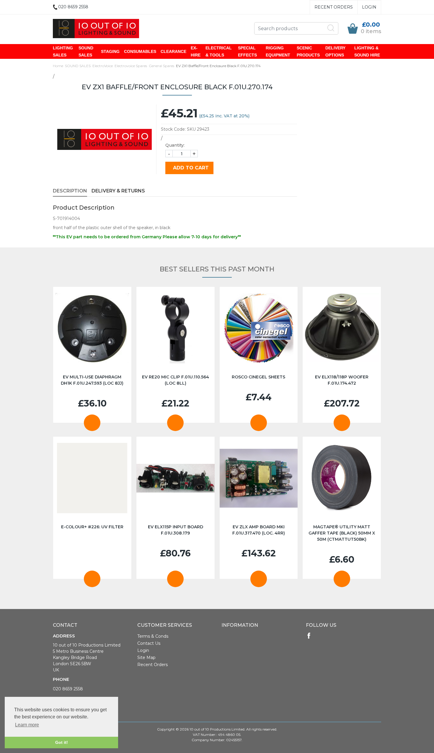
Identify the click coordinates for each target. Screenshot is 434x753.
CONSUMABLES (140, 51)
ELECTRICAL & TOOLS (218, 51)
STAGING (110, 51)
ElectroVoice (102, 66)
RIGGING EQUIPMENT (278, 51)
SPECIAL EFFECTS (247, 51)
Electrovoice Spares (131, 66)
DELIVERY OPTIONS (335, 51)
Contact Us (148, 643)
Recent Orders (333, 7)
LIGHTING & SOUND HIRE (367, 51)
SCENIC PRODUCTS (308, 51)
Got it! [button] (61, 742)
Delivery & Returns (118, 191)
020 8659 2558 (68, 689)
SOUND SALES (86, 51)
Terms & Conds (152, 636)
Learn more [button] (27, 724)
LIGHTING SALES (63, 51)
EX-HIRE (195, 51)
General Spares (161, 66)
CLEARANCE (173, 51)
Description (70, 191)
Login (369, 7)
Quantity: (175, 145)
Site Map (146, 657)
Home (58, 66)
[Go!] (331, 28)
